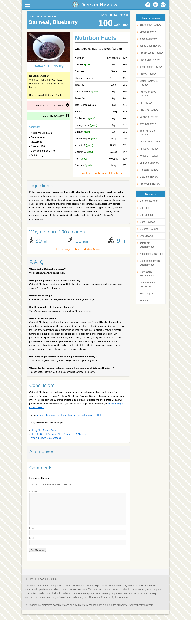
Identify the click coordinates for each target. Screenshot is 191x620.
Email (31, 538)
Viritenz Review (148, 31)
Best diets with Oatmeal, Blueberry (47, 95)
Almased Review (149, 148)
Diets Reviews (147, 222)
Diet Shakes (146, 215)
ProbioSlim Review (150, 184)
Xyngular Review (149, 155)
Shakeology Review (150, 24)
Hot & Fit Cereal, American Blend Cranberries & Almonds (58, 434)
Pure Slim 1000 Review (148, 94)
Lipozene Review (149, 176)
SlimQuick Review (149, 162)
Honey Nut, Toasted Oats (43, 430)
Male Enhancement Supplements (150, 263)
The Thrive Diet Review (148, 132)
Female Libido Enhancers (147, 284)
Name (31, 528)
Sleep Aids (145, 300)
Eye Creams (146, 236)
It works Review (148, 123)
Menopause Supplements (147, 273)
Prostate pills (146, 293)
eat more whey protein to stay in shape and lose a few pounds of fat (68, 415)
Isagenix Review (148, 38)
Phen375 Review (149, 109)
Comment (33, 491)
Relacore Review (149, 169)
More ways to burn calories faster (78, 249)
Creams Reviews (149, 229)
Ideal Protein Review (151, 67)
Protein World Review (151, 53)
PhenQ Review (148, 74)
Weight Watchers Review (149, 83)
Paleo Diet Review (150, 60)
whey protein (53, 83)
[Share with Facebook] (147, 4)
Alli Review (146, 102)
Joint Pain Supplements (147, 245)
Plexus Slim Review (150, 141)
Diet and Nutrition (149, 201)
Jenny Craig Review (150, 46)
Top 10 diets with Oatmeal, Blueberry (101, 173)
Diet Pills (144, 208)
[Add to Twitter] (155, 4)
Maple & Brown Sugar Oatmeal (46, 438)
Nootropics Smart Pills (151, 254)
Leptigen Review (149, 116)
